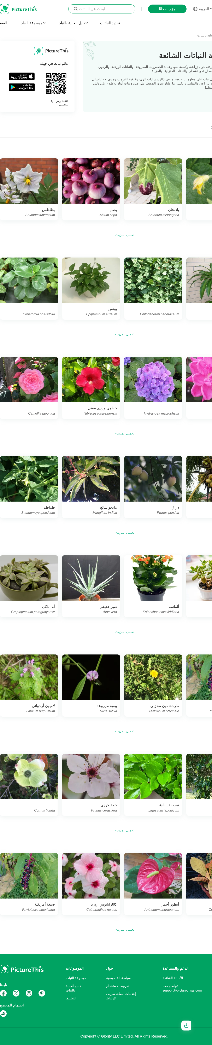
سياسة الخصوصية (118, 978)
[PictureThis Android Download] (21, 87)
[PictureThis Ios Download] (21, 76)
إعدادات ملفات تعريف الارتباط (121, 996)
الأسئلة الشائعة (173, 978)
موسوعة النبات (76, 978)
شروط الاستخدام (117, 986)
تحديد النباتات (110, 23)
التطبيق (71, 998)
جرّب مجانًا (167, 9)
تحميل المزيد (125, 235)
